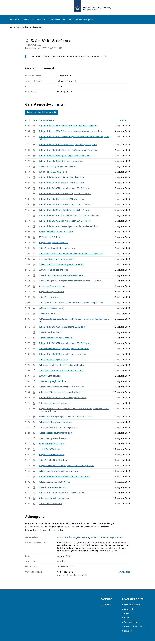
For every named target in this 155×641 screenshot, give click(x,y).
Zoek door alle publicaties (34, 19)
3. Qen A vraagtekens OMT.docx (53, 242)
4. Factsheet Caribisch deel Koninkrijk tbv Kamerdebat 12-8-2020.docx (71, 253)
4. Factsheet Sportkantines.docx (53, 438)
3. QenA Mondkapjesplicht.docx (53, 270)
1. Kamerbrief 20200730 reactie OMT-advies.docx (61, 183)
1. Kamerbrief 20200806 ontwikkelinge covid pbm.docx (64, 476)
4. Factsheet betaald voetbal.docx (54, 498)
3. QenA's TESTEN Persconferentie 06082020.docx (62, 275)
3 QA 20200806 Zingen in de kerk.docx (56, 259)
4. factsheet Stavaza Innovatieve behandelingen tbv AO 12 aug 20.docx (71, 302)
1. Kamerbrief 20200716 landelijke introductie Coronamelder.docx (69, 215)
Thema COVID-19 (57, 19)
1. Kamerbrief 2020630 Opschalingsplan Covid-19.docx (64, 155)
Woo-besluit (22, 27)
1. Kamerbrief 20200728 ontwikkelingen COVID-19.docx (65, 193)
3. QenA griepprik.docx (49, 297)
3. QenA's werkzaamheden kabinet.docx (57, 248)
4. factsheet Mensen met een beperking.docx (59, 392)
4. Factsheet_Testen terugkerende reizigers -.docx (61, 370)
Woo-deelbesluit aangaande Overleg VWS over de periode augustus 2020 (90, 537)
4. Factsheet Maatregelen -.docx (53, 359)
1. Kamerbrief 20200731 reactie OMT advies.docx (61, 177)
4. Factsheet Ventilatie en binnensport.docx (58, 427)
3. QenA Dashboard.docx (50, 332)
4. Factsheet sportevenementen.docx (55, 433)
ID (28, 120)
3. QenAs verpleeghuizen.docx (52, 381)
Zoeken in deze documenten (40, 112)
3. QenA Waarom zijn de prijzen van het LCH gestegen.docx (65, 416)
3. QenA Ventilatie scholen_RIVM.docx (56, 232)
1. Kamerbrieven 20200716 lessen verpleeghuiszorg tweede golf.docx (70, 131)
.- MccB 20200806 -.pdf (50, 449)
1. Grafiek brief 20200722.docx (53, 172)
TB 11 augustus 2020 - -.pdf (51, 444)
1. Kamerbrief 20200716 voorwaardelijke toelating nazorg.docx (68, 144)
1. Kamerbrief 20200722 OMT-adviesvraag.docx (61, 161)
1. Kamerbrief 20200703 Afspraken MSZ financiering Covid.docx (68, 150)
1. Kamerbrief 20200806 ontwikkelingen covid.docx (62, 354)
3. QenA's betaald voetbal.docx (53, 460)
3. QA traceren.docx (48, 313)
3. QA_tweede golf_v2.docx (51, 291)
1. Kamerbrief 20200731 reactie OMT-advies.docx (61, 199)
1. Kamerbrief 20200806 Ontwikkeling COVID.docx (62, 327)
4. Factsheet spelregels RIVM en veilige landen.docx (62, 365)
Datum (125, 120)
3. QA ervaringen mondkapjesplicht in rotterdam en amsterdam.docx (70, 281)
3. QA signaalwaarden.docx (51, 308)
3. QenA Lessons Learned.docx (52, 487)
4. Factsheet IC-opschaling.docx (53, 403)
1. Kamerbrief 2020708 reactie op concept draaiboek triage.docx (68, 126)
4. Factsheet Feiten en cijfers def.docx (55, 338)
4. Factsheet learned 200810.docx (54, 482)
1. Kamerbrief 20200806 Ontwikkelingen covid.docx (62, 397)
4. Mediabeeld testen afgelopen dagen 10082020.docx (64, 348)
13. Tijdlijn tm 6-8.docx (49, 237)
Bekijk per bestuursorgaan (81, 19)
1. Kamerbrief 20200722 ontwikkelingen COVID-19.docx (65, 188)
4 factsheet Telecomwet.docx (52, 286)
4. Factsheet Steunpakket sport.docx (55, 422)
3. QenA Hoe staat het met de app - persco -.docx (61, 264)
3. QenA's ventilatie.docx (50, 376)
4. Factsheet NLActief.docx (50, 503)
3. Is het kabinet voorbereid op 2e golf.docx (58, 471)
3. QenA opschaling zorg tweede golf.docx (58, 166)
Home (16, 19)
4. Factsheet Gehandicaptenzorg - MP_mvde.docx (61, 387)
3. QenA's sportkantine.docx (51, 454)
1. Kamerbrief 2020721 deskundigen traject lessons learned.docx (68, 226)
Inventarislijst (124, 572)
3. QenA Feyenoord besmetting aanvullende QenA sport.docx (66, 465)
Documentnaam (48, 120)
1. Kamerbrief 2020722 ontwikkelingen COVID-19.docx (64, 210)
